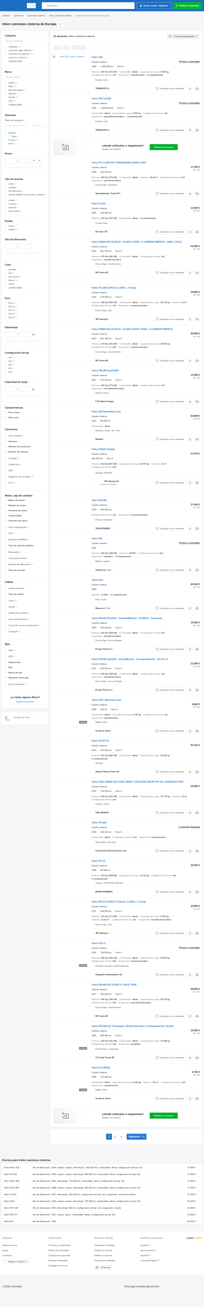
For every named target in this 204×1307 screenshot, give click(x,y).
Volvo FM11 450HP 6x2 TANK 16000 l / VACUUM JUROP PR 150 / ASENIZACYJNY (138, 782)
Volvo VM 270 (10, 1214)
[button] (190, 88)
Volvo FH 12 (98, 861)
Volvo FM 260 (10, 1174)
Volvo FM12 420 (11, 1167)
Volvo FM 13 (98, 943)
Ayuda (5, 1250)
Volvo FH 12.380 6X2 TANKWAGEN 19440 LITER (119, 162)
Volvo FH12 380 (11, 1187)
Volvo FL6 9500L (101, 1067)
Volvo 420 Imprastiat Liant (106, 411)
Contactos (7, 1255)
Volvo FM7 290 (11, 1208)
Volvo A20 (97, 580)
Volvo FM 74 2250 (101, 98)
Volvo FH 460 (99, 822)
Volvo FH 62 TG (100, 741)
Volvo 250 (97, 57)
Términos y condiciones (59, 1245)
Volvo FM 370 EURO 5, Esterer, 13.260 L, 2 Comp (119, 901)
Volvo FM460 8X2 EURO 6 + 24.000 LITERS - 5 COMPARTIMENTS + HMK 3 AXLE (137, 242)
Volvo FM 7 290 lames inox (106, 700)
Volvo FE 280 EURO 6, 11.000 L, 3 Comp (114, 287)
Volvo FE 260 (10, 1194)
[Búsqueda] (45, 5)
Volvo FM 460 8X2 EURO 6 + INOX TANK (114, 984)
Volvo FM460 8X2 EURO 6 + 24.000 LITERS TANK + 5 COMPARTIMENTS (132, 329)
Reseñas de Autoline (58, 1260)
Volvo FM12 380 (11, 1181)
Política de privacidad (58, 1250)
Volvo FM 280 (99, 500)
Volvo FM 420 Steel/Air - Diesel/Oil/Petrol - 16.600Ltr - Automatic (127, 618)
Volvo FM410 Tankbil (103, 449)
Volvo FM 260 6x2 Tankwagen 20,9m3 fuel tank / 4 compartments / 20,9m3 (133, 1026)
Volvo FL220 (99, 203)
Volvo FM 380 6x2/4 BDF (105, 370)
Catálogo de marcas (58, 1265)
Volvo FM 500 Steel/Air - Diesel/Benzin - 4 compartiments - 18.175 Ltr (130, 659)
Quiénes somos (9, 1245)
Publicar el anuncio (164, 147)
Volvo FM (97, 538)
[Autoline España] (12, 5)
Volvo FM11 (9, 1201)
